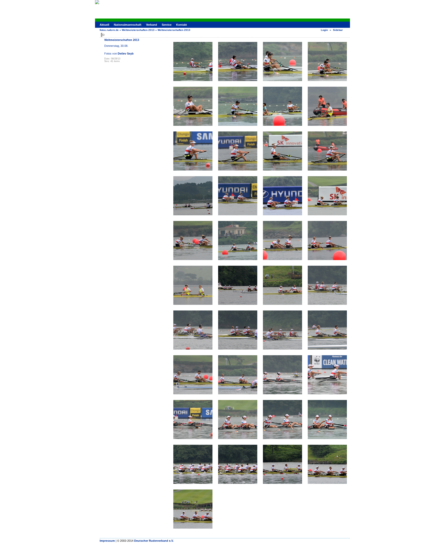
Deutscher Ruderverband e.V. (154, 540)
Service (167, 24)
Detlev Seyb (126, 53)
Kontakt (181, 24)
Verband (151, 24)
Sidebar (338, 30)
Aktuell (104, 24)
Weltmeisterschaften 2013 (138, 30)
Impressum (107, 540)
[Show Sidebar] (103, 35)
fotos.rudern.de (109, 30)
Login (324, 30)
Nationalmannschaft (127, 24)
